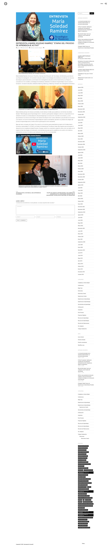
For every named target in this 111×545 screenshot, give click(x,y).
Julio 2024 (80, 155)
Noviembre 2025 (81, 112)
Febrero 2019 (81, 266)
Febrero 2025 (81, 136)
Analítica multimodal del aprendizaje (84, 473)
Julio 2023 (80, 187)
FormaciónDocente (82, 493)
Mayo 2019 (80, 258)
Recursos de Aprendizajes (83, 320)
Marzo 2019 (80, 263)
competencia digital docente (84, 479)
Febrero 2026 (81, 103)
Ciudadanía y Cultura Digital (84, 282)
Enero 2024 (80, 171)
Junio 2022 (80, 220)
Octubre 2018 (81, 274)
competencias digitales (83, 480)
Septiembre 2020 (81, 242)
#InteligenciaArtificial (83, 468)
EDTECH (89, 487)
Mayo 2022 (80, 223)
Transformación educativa (84, 527)
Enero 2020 (80, 247)
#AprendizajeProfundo (83, 446)
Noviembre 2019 (81, 250)
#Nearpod (81, 470)
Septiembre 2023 (81, 182)
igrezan (80, 501)
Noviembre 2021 (81, 228)
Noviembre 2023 (81, 177)
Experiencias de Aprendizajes (84, 301)
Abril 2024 (80, 163)
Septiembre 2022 (81, 212)
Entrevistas (80, 291)
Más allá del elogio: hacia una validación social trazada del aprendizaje (84, 35)
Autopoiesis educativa (83, 474)
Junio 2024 (80, 158)
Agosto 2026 (80, 87)
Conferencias (81, 285)
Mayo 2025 (80, 128)
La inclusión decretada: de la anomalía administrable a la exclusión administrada (84, 23)
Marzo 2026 (80, 101)
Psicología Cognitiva (83, 519)
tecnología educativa (83, 523)
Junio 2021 (80, 231)
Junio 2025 (80, 125)
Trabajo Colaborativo (82, 328)
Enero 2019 (80, 269)
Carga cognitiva (82, 477)
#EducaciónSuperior (83, 458)
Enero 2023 (80, 204)
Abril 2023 (80, 196)
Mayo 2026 (80, 95)
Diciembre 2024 (81, 141)
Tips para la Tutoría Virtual (84, 58)
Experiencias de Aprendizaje (84, 299)
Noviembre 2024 (81, 144)
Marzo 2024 (80, 166)
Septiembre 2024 (81, 149)
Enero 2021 (80, 239)
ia (83, 499)
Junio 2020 (80, 244)
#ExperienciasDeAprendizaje (84, 464)
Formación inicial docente (84, 495)
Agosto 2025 (80, 120)
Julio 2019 (80, 253)
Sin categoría (39, 47)
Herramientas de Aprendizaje (84, 304)
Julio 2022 (80, 217)
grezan (18, 47)
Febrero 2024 (81, 168)
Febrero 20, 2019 (25, 47)
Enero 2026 (80, 106)
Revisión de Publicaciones (83, 323)
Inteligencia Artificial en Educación (86, 503)
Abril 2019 (80, 261)
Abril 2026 (80, 98)
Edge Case (80, 288)
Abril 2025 (80, 130)
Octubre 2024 (81, 147)
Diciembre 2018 (81, 271)
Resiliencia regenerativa (84, 521)
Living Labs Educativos (83, 509)
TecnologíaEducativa (83, 525)
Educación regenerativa (83, 489)
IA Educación (80, 307)
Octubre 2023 (81, 179)
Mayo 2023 (80, 193)
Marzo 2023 (80, 198)
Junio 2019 (80, 255)
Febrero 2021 (81, 236)
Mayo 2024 (80, 160)
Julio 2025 (80, 122)
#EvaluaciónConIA (82, 460)
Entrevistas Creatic (33, 47)
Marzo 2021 (80, 234)
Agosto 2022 (80, 215)
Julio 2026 (80, 90)
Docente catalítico (82, 487)
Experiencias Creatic (82, 296)
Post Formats (81, 312)
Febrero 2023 (81, 201)
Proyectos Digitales (82, 315)
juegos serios (81, 507)
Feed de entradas (81, 339)
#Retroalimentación (88, 470)
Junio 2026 (80, 93)
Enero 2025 (80, 139)
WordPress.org (81, 345)
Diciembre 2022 (81, 206)
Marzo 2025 (80, 133)
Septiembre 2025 (81, 117)
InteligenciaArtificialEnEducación (85, 505)
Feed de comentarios (82, 342)
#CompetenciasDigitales (83, 452)
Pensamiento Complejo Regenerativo (83, 515)
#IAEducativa (81, 466)
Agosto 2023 (80, 185)
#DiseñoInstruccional (83, 456)
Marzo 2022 (80, 225)
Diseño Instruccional (83, 485)
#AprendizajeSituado (83, 448)
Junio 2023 (80, 190)
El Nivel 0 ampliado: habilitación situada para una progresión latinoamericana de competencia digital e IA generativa (85, 29)
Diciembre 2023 (81, 174)
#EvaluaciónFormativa (83, 462)
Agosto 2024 (80, 152)
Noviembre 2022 (81, 209)
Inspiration (80, 309)
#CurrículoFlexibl (82, 454)
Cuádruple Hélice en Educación (85, 483)
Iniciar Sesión (81, 337)
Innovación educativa (87, 501)
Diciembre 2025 (81, 109)
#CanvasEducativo (82, 450)
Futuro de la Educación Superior (85, 497)
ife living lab (88, 499)
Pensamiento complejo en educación (84, 512)
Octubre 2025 (81, 114)
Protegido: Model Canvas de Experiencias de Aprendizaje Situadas (86, 47)
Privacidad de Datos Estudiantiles (85, 517)
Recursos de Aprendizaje (83, 318)
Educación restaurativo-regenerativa (83, 491)
